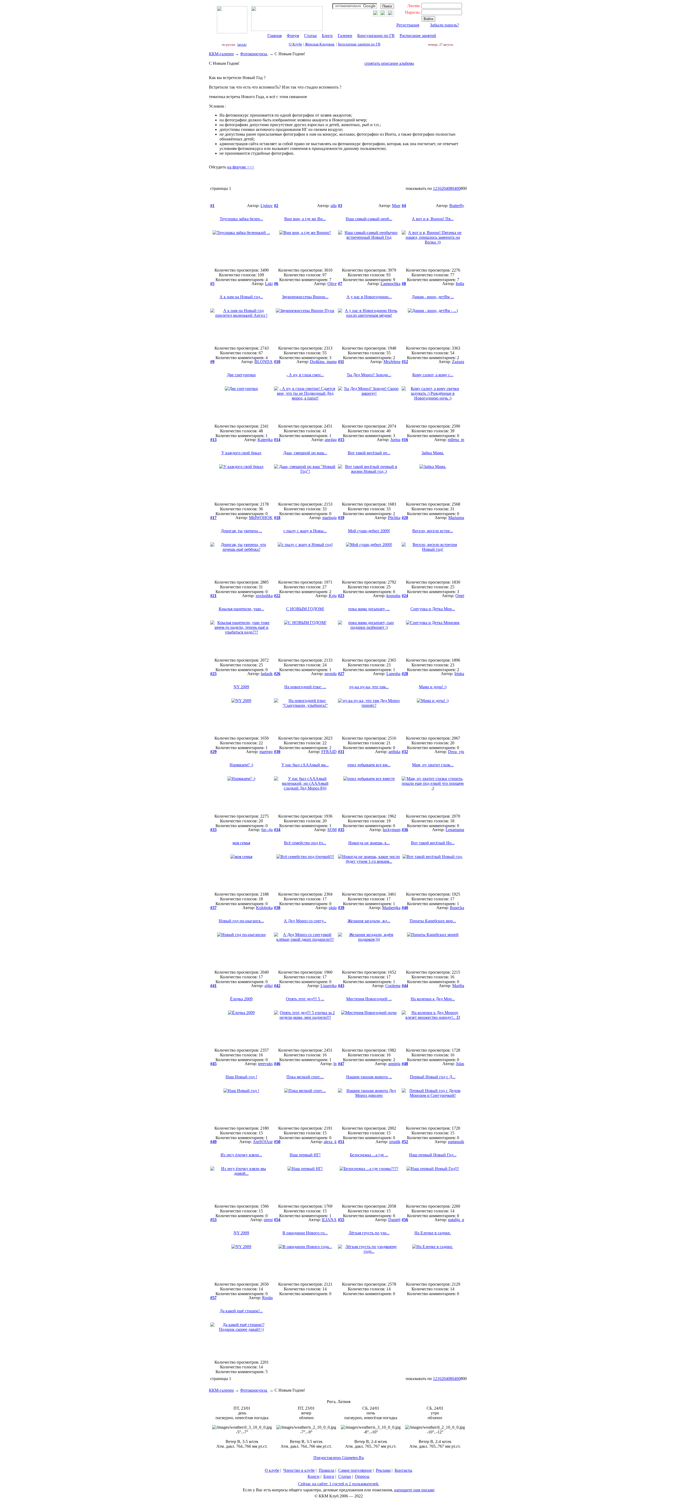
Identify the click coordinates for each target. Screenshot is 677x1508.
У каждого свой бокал (241, 453)
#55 (341, 1219)
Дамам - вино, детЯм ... (433, 297)
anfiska (394, 751)
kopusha (393, 595)
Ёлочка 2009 (241, 999)
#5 (212, 283)
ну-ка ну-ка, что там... (369, 687)
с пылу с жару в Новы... (305, 531)
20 (443, 188)
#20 (405, 517)
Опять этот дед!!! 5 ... (305, 999)
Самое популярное (355, 1470)
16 (439, 188)
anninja (394, 1063)
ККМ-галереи (221, 54)
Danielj (394, 1219)
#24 (405, 595)
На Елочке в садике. (432, 1233)
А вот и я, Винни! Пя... (433, 219)
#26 (277, 673)
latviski (241, 45)
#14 (277, 439)
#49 (213, 1141)
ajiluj (268, 985)
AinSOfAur (263, 1141)
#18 (277, 517)
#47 (341, 1063)
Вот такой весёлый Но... (433, 843)
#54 (277, 1219)
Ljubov (266, 205)
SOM (332, 829)
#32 (405, 751)
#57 (213, 1297)
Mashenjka (391, 907)
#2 (276, 205)
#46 (277, 1063)
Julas (460, 1063)
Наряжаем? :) (241, 765)
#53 (213, 1219)
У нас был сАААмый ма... (305, 765)
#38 (277, 907)
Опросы (362, 1476)
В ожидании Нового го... (305, 1233)
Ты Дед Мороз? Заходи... (369, 375)
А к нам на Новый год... (241, 297)
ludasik (267, 673)
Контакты (403, 1470)
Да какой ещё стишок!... (241, 1311)
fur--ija (267, 829)
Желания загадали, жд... (368, 921)
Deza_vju (456, 751)
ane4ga (331, 439)
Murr (396, 205)
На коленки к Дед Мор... (433, 999)
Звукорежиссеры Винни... (305, 297)
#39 (341, 907)
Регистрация (407, 25)
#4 (404, 205)
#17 (213, 517)
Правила (326, 1470)
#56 (405, 1219)
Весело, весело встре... (432, 531)
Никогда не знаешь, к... (369, 843)
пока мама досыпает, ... (369, 609)
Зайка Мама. (433, 453)
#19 (341, 517)
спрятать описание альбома (389, 63)
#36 (405, 829)
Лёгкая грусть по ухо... (369, 1233)
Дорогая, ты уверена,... (241, 531)
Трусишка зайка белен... (241, 219)
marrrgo (266, 751)
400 (457, 188)
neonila (330, 673)
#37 (213, 907)
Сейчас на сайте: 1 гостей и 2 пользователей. (338, 1484)
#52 (405, 1141)
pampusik (456, 1141)
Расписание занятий (418, 35)
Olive (332, 283)
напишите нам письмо (414, 1490)
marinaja (329, 517)
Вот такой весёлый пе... (369, 453)
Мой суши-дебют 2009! (369, 531)
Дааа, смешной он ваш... (305, 453)
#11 (341, 361)
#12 (405, 361)
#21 (213, 595)
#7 (340, 283)
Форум (293, 35)
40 (448, 188)
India (460, 283)
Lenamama (455, 829)
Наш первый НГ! (305, 1155)
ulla (334, 205)
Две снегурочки (241, 375)
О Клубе (295, 44)
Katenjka (265, 439)
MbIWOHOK (261, 517)
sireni (268, 1219)
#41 (213, 985)
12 (435, 188)
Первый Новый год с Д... (432, 1077)
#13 (213, 439)
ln (335, 1063)
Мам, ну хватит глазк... (433, 765)
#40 (405, 907)
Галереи (345, 35)
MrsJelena (391, 361)
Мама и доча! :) (432, 687)
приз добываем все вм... (369, 765)
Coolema (392, 985)
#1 (212, 205)
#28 (405, 673)
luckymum (391, 829)
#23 (341, 595)
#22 (277, 595)
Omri (459, 595)
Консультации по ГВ (376, 35)
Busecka (457, 907)
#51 (341, 1141)
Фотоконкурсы (254, 54)
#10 (277, 361)
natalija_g (456, 1219)
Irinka (459, 673)
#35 (341, 829)
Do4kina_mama (323, 361)
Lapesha (393, 673)
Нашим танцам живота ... (369, 1077)
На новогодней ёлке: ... (305, 687)
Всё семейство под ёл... (305, 843)
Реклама (383, 1470)
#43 (341, 985)
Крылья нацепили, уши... (241, 609)
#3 (340, 205)
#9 (212, 361)
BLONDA (263, 361)
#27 (341, 673)
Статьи (310, 35)
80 (452, 188)
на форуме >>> (240, 167)
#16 (405, 439)
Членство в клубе (299, 1470)
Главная (274, 35)
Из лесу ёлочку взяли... (241, 1155)
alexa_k (330, 1141)
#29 (213, 751)
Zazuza (458, 361)
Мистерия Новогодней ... (369, 999)
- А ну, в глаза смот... (305, 375)
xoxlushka (264, 595)
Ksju (333, 595)
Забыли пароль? (444, 25)
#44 (405, 985)
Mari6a (458, 985)
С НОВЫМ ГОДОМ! (305, 609)
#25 (213, 673)
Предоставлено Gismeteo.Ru (338, 1457)
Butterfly (456, 205)
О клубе (272, 1470)
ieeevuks (265, 1063)
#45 (213, 1063)
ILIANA (329, 1219)
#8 (404, 283)
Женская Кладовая (320, 44)
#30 (277, 751)
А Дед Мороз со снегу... (305, 921)
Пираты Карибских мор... (433, 921)
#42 (277, 985)
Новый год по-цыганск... (241, 921)
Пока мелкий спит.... (305, 1077)
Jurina (395, 439)
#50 (277, 1141)
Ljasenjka (329, 985)
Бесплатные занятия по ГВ (359, 44)
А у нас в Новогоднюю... (369, 297)
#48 (405, 1063)
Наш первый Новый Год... (432, 1155)
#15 (341, 439)
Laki (269, 283)
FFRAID (329, 751)
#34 (277, 829)
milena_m (456, 439)
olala (333, 907)
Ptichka (394, 517)
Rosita (267, 1297)
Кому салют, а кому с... (432, 375)
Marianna (456, 517)
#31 (341, 751)
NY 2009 (241, 687)
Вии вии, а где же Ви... (305, 219)
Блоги (327, 35)
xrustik (394, 1141)
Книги (313, 1476)
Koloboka (264, 907)
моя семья (241, 843)
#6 (276, 283)
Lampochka (390, 283)
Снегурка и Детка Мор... (432, 609)
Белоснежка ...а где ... (369, 1155)
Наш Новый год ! (241, 1077)
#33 (213, 829)
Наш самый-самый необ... (369, 219)
